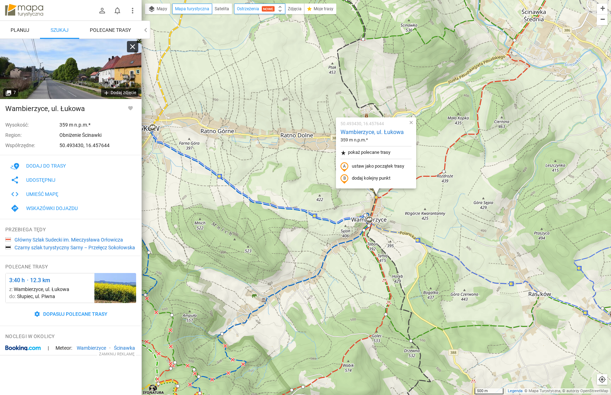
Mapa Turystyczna (544, 391)
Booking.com (23, 348)
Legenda (515, 391)
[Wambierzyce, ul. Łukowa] (70, 69)
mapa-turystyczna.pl (24, 10)
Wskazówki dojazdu (52, 208)
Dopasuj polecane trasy (74, 314)
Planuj (20, 30)
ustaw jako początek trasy (378, 166)
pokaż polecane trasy (369, 152)
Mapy (161, 8)
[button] (363, 39)
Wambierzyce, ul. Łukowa (372, 132)
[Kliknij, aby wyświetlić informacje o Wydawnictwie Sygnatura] (153, 389)
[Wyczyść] (132, 46)
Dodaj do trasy (46, 166)
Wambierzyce (91, 348)
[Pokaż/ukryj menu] (132, 10)
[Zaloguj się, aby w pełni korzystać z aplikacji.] (130, 108)
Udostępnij (41, 180)
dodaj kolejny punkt (371, 178)
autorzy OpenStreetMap (587, 391)
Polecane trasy (110, 30)
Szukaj (60, 30)
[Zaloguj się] (102, 10)
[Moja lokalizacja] (602, 379)
